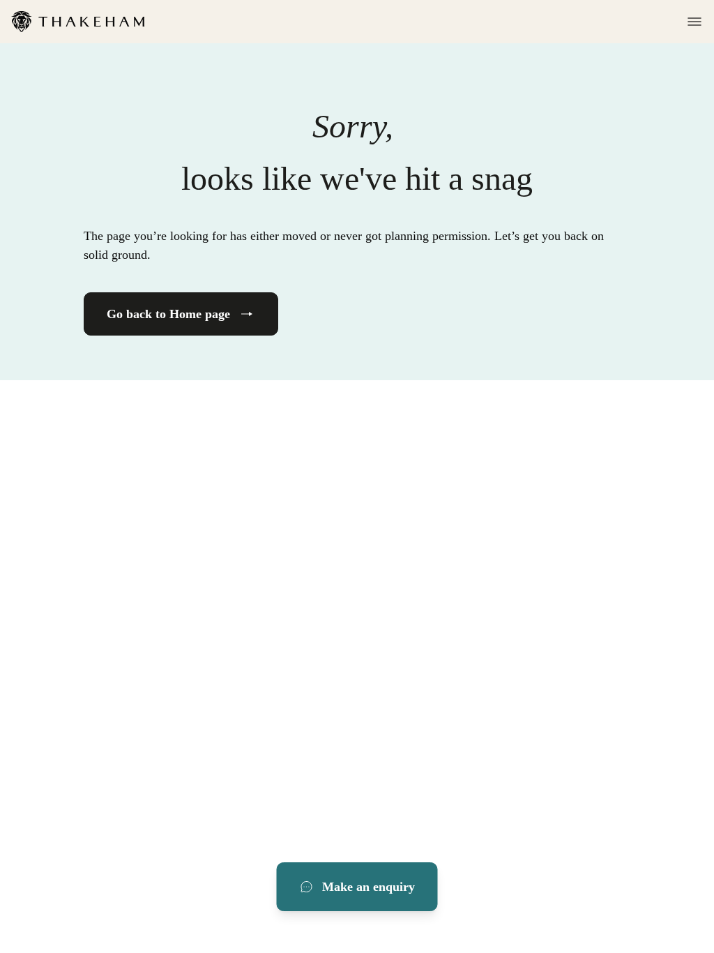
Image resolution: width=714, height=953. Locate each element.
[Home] (78, 21)
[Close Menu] (690, 21)
